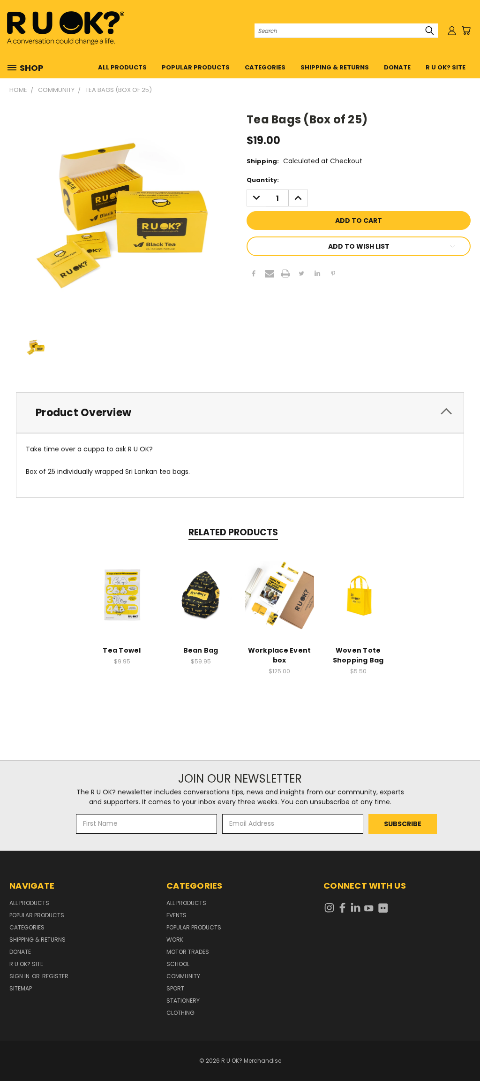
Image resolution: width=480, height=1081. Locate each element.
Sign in (20, 976)
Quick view (122, 585)
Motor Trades (187, 952)
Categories (265, 67)
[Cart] (466, 30)
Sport (175, 988)
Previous (465, 1051)
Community (183, 976)
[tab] (240, 412)
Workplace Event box (279, 655)
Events (176, 915)
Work (174, 940)
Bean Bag (200, 650)
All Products (122, 67)
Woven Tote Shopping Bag (358, 655)
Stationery (183, 1001)
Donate (397, 67)
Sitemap (20, 988)
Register (55, 976)
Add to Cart (122, 602)
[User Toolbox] (452, 30)
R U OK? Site (445, 67)
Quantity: (263, 179)
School (177, 964)
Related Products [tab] (233, 532)
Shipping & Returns (334, 67)
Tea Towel (122, 650)
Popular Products (196, 67)
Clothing (180, 1013)
